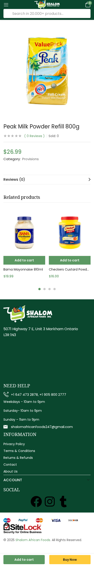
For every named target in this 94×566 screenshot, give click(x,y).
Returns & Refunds (18, 457)
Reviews (34, 136)
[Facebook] (36, 501)
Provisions (30, 159)
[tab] (47, 179)
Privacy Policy (14, 444)
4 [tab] (54, 289)
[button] (87, 4)
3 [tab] (49, 289)
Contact (10, 464)
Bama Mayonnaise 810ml (23, 269)
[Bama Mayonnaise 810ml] (24, 233)
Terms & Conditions (19, 451)
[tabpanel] (24, 247)
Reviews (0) (14, 179)
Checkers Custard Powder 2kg (70, 269)
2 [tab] (44, 289)
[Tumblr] (63, 501)
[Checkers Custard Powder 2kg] (70, 233)
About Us (10, 471)
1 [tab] (39, 289)
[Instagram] (49, 501)
